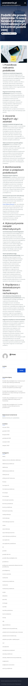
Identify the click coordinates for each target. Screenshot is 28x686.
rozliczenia (5, 577)
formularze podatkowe (8, 489)
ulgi (3, 621)
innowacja (5, 492)
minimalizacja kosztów (8, 521)
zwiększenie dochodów (8, 665)
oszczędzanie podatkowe (9, 543)
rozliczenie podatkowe (8, 588)
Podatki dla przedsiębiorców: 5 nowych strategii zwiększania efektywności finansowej (12, 399)
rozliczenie (5, 585)
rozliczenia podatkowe (8, 581)
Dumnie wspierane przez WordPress (9, 681)
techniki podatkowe (7, 610)
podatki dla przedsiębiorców (9, 558)
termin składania (6, 614)
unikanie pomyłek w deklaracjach (10, 639)
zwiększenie (5, 661)
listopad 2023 (5, 434)
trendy (4, 617)
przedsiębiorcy (6, 570)
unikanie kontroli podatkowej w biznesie (12, 632)
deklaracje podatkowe (8, 471)
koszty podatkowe (7, 507)
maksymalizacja (6, 514)
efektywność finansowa (8, 478)
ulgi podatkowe (6, 625)
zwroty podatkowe (7, 668)
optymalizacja (6, 529)
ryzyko (4, 592)
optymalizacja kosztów (8, 532)
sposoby (4, 599)
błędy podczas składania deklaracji (11, 460)
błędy (3, 456)
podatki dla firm (6, 554)
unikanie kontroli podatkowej (9, 628)
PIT (3, 547)
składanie (4, 596)
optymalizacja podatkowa (9, 536)
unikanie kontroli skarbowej (9, 635)
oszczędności (5, 540)
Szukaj (4, 366)
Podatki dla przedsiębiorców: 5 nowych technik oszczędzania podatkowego (12, 386)
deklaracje (5, 467)
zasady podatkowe (7, 654)
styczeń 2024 (5, 427)
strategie (4, 603)
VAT (3, 643)
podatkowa (5, 561)
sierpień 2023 (5, 445)
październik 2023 (6, 438)
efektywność (5, 474)
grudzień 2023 (6, 431)
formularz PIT (5, 485)
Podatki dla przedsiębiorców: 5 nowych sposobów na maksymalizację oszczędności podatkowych (13, 392)
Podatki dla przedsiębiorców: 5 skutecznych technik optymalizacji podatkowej (13, 381)
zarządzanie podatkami (8, 650)
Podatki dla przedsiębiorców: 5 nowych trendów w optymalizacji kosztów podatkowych (12, 406)
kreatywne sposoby (7, 511)
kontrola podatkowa (7, 503)
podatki (4, 550)
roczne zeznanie (6, 574)
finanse (4, 482)
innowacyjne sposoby (8, 500)
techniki (4, 606)
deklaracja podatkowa (8, 463)
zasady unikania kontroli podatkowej (11, 657)
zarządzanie (5, 646)
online (4, 525)
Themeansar (18, 684)
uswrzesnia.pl (9, 2)
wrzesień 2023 (6, 442)
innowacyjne (5, 496)
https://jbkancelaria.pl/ (8, 204)
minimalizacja (6, 518)
